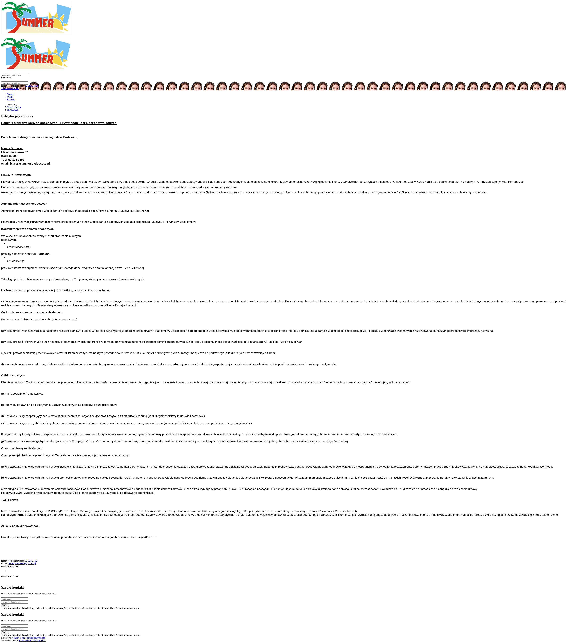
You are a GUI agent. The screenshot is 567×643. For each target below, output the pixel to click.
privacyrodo (12, 109)
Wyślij (5, 605)
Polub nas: (6, 77)
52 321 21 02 (31, 86)
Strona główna (14, 107)
